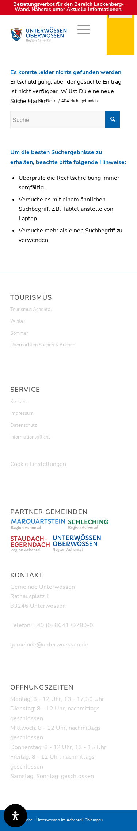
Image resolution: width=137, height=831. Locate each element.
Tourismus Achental (31, 309)
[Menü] (80, 29)
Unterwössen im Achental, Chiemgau (69, 820)
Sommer (19, 333)
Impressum (22, 413)
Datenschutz (23, 425)
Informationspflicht (30, 437)
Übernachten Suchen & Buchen (42, 345)
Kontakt (18, 401)
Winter (17, 321)
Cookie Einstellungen (38, 464)
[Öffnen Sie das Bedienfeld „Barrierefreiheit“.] (15, 815)
